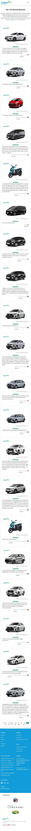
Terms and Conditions (21, 746)
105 (12, 724)
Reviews (3, 739)
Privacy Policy (19, 749)
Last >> (24, 724)
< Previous (10, 722)
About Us (3, 735)
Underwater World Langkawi (7, 773)
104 (9, 724)
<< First (4, 722)
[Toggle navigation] (28, 2)
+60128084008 (5, 788)
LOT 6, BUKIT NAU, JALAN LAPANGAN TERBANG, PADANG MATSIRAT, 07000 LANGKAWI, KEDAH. (22, 761)
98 (15, 722)
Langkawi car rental (15, 19)
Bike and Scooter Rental (22, 739)
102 (27, 722)
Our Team (3, 743)
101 (24, 722)
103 (5, 724)
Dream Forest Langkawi (6, 763)
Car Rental (18, 735)
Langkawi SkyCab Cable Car (7, 765)
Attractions (19, 737)
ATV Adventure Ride (5, 775)
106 (15, 724)
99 (18, 722)
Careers (3, 745)
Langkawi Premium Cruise (7, 758)
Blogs (2, 737)
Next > (19, 724)
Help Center (19, 751)
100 (21, 722)
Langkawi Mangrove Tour (7, 767)
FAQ (2, 741)
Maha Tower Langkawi (6, 760)
